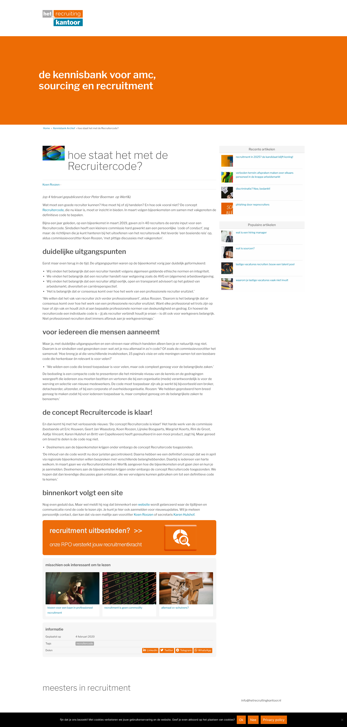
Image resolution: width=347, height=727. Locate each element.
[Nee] (342, 720)
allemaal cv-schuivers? (175, 607)
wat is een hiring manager (251, 232)
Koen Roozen (51, 184)
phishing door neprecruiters (252, 204)
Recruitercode (53, 210)
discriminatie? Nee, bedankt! (253, 188)
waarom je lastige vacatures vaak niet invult (262, 280)
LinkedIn (152, 650)
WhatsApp (204, 650)
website (144, 504)
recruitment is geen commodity (123, 607)
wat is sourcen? (245, 248)
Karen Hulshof (184, 514)
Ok (241, 720)
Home (46, 128)
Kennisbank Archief (64, 128)
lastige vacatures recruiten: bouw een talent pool (265, 264)
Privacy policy (274, 720)
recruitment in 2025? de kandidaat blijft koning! (264, 157)
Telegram (186, 650)
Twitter (168, 650)
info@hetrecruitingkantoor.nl (261, 700)
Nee (253, 720)
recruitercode (85, 643)
